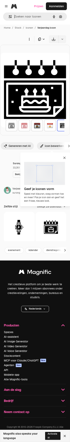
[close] (64, 158)
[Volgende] (64, 250)
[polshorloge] (19, 227)
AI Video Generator (15, 346)
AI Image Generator (16, 341)
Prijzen (38, 6)
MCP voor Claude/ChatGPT (24, 360)
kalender (33, 250)
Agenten (12, 365)
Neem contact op (16, 412)
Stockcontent (12, 356)
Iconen (29, 27)
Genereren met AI (20, 146)
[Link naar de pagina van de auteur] (7, 191)
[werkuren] (51, 227)
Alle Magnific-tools (15, 379)
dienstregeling (54, 250)
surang (16, 192)
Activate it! (52, 435)
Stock (18, 27)
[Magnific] (35, 273)
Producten (11, 325)
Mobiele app (11, 374)
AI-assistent (11, 337)
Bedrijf (8, 401)
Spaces (8, 332)
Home (7, 27)
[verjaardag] (11, 125)
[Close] (65, 436)
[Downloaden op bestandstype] (42, 39)
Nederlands (35, 308)
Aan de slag (12, 390)
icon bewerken (54, 146)
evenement (14, 250)
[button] (35, 309)
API (6, 370)
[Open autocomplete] (8, 16)
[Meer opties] (29, 39)
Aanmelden (56, 6)
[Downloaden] (53, 39)
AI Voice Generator (15, 351)
